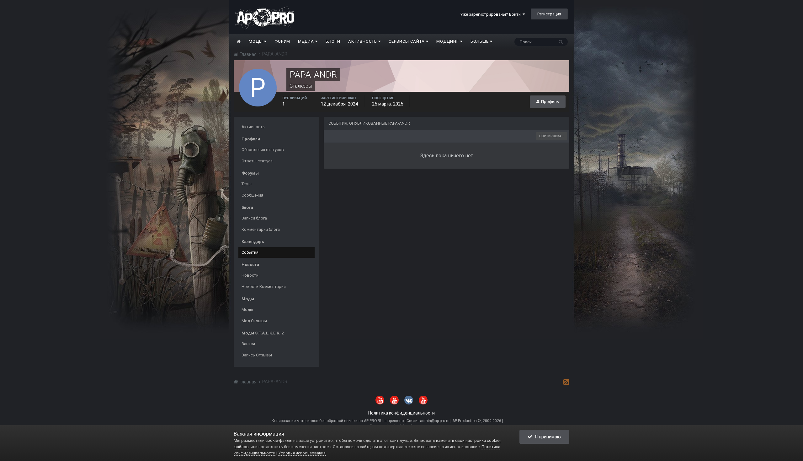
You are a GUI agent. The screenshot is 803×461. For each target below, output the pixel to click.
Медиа (306, 41)
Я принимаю (546, 437)
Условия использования (302, 453)
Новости (250, 275)
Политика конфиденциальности (401, 412)
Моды (256, 41)
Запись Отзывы (257, 355)
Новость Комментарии (264, 286)
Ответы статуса (257, 161)
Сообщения (252, 195)
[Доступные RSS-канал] (566, 381)
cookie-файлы (278, 440)
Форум (282, 41)
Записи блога (254, 218)
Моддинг (448, 41)
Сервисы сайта (407, 41)
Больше (480, 41)
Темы (247, 184)
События (250, 252)
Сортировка (550, 136)
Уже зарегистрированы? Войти (491, 14)
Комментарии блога (261, 229)
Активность (363, 41)
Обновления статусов (263, 149)
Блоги (333, 41)
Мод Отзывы (254, 320)
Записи (248, 343)
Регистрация (549, 14)
